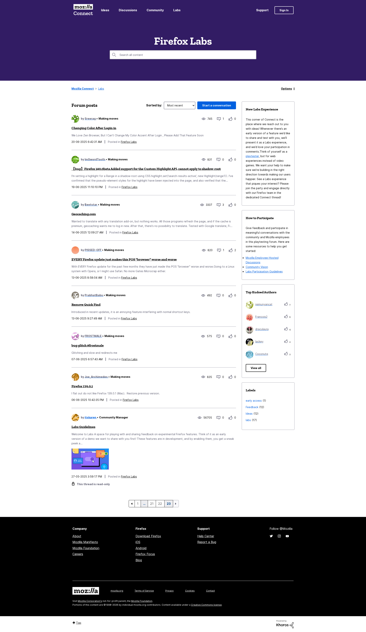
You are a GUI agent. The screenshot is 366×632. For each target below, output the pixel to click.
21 (151, 504)
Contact (210, 590)
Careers (77, 554)
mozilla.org (117, 590)
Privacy (169, 590)
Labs (177, 10)
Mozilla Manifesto (85, 542)
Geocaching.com (83, 214)
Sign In (284, 10)
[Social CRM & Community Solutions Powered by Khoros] (285, 624)
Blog (139, 560)
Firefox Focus (145, 554)
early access (254, 400)
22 (160, 504)
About (76, 536)
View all (256, 368)
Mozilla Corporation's (90, 601)
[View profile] (75, 119)
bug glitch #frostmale (87, 345)
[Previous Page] (132, 503)
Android (141, 548)
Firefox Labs (129, 141)
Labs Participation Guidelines (264, 271)
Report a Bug (206, 542)
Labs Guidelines (83, 427)
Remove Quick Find (85, 304)
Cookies (190, 590)
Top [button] (78, 622)
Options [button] (286, 88)
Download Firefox (148, 536)
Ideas (105, 10)
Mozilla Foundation (85, 548)
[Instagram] (279, 536)
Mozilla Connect (83, 10)
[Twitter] (271, 536)
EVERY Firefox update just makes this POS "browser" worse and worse (124, 259)
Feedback (252, 407)
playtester (252, 156)
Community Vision (257, 267)
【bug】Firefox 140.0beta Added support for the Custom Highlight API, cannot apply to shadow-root (146, 169)
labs (248, 420)
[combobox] (183, 54)
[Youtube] (287, 536)
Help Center (205, 536)
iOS (138, 542)
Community (155, 10)
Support (262, 10)
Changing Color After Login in (93, 128)
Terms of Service (144, 590)
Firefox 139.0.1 (82, 386)
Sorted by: (154, 105)
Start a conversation (216, 105)
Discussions (128, 10)
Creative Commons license (206, 604)
